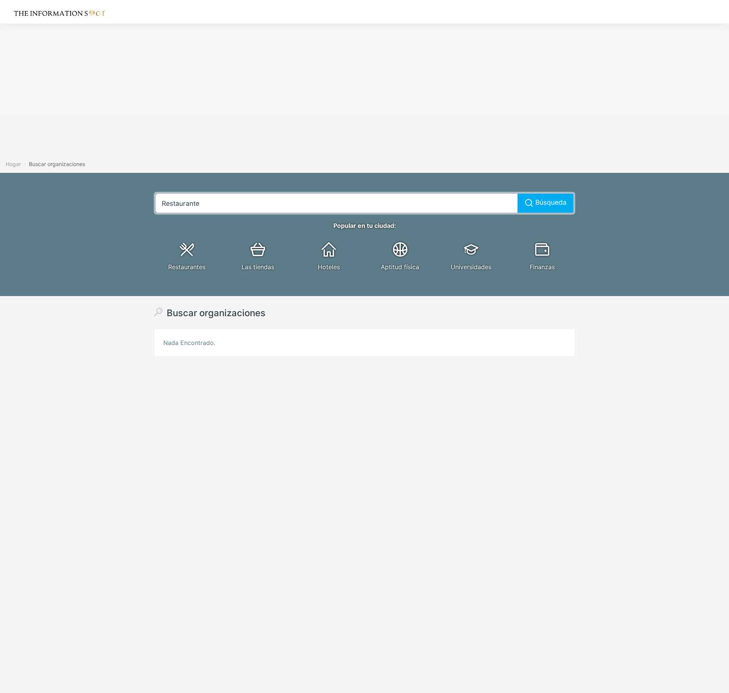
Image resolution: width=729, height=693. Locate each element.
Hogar (13, 164)
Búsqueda (549, 202)
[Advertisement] (228, 53)
